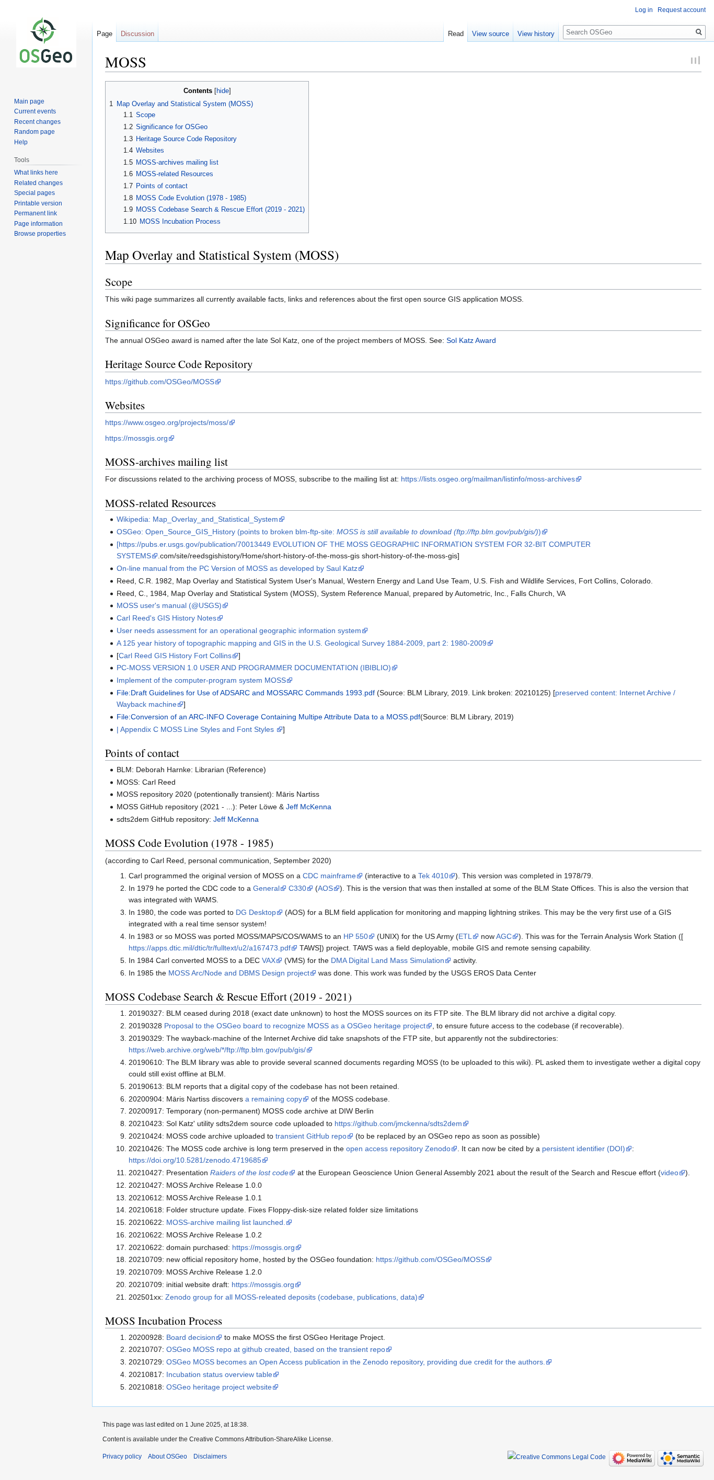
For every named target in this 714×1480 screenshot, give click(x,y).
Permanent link (35, 213)
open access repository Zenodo (398, 1148)
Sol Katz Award (471, 340)
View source (490, 34)
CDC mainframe (329, 875)
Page (104, 34)
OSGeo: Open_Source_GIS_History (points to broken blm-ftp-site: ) (329, 531)
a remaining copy (273, 1099)
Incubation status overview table (219, 1374)
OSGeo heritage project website (219, 1387)
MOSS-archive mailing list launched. (225, 1222)
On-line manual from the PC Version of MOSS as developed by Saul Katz (237, 568)
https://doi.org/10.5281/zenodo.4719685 (195, 1160)
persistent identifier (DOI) (583, 1148)
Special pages (34, 193)
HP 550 (355, 936)
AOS (325, 888)
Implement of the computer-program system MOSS (201, 680)
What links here (36, 172)
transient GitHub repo (311, 1136)
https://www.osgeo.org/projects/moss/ (166, 422)
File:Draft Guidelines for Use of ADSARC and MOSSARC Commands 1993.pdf (246, 693)
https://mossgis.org (136, 438)
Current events (35, 111)
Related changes (38, 183)
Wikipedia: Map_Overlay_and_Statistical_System (197, 519)
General (266, 888)
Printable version (38, 203)
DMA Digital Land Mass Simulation (387, 960)
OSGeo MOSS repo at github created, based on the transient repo (275, 1349)
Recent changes (37, 121)
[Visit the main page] (46, 42)
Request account (682, 10)
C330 (297, 888)
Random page (34, 131)
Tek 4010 (433, 875)
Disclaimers (210, 1456)
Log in (644, 10)
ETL (465, 936)
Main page (29, 101)
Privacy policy (122, 1456)
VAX (268, 960)
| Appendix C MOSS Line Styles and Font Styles (196, 729)
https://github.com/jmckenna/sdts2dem (398, 1123)
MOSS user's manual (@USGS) (169, 605)
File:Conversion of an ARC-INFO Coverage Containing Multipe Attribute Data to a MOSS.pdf (268, 717)
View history (536, 34)
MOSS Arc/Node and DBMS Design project (238, 973)
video (669, 1172)
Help (21, 142)
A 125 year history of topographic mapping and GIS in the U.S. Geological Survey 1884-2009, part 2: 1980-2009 (302, 643)
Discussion (137, 34)
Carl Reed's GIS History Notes (166, 618)
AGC (504, 936)
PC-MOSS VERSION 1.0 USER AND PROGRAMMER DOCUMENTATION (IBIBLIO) (254, 667)
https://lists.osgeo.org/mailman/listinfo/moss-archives (488, 479)
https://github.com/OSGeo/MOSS (159, 381)
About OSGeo (167, 1456)
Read (456, 34)
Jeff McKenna (308, 806)
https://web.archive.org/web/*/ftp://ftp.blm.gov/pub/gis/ (217, 1050)
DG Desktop (256, 912)
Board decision (190, 1337)
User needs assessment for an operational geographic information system (239, 630)
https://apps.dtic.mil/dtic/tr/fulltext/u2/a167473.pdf (210, 948)
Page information (38, 223)
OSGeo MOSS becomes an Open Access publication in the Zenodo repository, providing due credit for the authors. (355, 1362)
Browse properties (40, 233)
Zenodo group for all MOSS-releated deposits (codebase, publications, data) (291, 1297)
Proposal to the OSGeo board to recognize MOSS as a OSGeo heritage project (294, 1026)
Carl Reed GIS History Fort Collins (175, 655)
